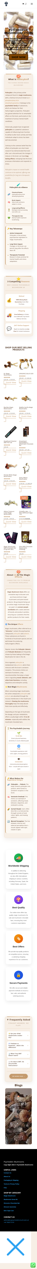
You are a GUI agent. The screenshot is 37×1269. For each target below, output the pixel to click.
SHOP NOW (18, 57)
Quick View (11, 382)
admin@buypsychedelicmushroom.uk (18, 1110)
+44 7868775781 (9, 1222)
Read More (18, 1137)
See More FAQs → (18, 1076)
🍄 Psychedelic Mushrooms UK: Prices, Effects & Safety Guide (18, 1100)
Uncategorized (17, 1113)
